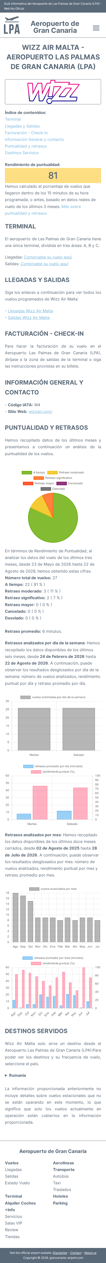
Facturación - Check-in (26, 132)
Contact (75, 1253)
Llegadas (13, 1169)
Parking (60, 1203)
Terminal (13, 119)
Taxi (57, 1182)
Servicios (13, 1216)
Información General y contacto (34, 139)
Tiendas (12, 1236)
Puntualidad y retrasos (26, 146)
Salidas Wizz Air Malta (29, 317)
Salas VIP (13, 1223)
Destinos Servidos (22, 152)
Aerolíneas (63, 1162)
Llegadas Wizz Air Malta (30, 310)
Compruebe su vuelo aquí (48, 257)
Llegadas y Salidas (22, 126)
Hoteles (60, 1196)
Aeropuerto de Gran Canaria (55, 27)
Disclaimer (60, 1253)
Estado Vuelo (17, 1182)
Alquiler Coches (20, 1203)
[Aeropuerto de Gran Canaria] (12, 25)
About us (90, 1253)
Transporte (64, 1169)
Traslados (62, 1189)
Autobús (61, 1176)
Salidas (11, 1176)
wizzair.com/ (40, 411)
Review (11, 1229)
